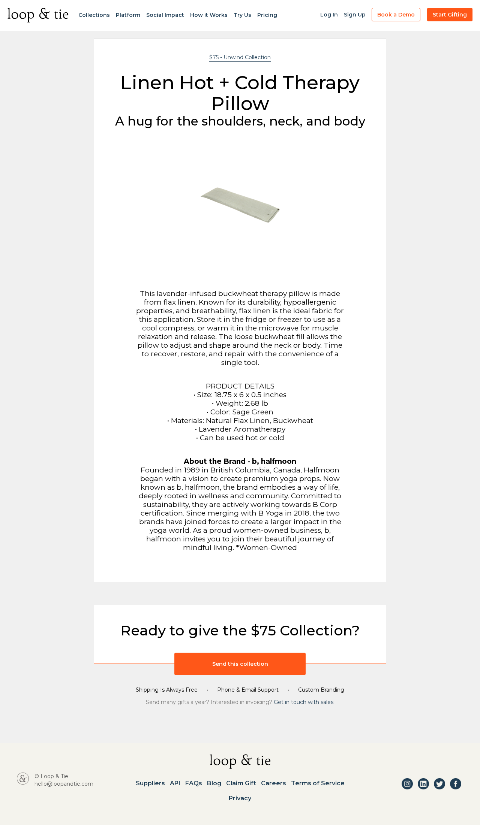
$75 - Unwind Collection (240, 57)
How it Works (209, 15)
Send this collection (240, 664)
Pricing (267, 15)
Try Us (242, 15)
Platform (128, 15)
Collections (94, 15)
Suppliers (150, 783)
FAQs (193, 783)
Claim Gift (241, 783)
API (175, 783)
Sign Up (355, 14)
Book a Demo (396, 14)
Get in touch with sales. (304, 702)
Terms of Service (318, 783)
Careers (273, 783)
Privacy (240, 798)
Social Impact (165, 15)
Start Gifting (450, 14)
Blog (214, 783)
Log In (329, 14)
